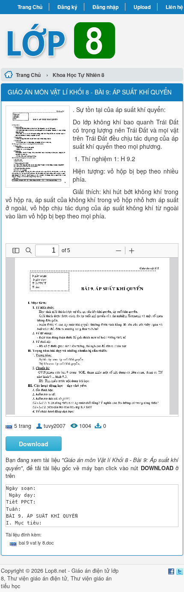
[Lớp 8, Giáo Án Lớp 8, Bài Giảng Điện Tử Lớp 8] (92, 39)
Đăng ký (67, 7)
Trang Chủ (30, 7)
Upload (142, 7)
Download (33, 443)
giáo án (39, 578)
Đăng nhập (105, 7)
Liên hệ (174, 7)
